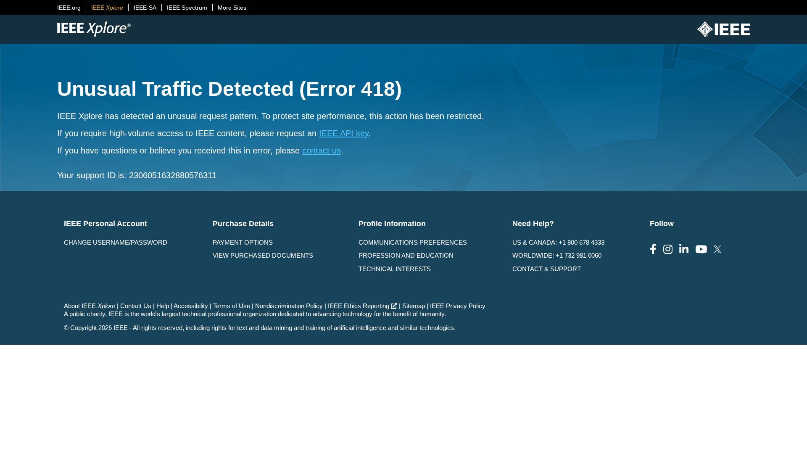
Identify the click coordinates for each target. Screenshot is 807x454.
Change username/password (115, 242)
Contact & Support (546, 268)
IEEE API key (344, 133)
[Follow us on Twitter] (717, 249)
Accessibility (191, 305)
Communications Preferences (413, 242)
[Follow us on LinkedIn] (683, 249)
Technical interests (395, 268)
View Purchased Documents (263, 255)
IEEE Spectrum (187, 7)
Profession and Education (406, 255)
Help (162, 305)
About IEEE (89, 305)
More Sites (232, 7)
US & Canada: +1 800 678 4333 (558, 242)
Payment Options (243, 242)
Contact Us (135, 305)
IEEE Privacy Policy (457, 305)
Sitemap (413, 305)
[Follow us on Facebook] (653, 249)
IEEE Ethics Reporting (358, 305)
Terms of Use (231, 305)
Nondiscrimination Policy (289, 305)
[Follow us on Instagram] (667, 249)
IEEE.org (69, 7)
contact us (321, 150)
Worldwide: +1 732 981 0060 (556, 255)
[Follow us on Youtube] (701, 249)
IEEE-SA (145, 7)
